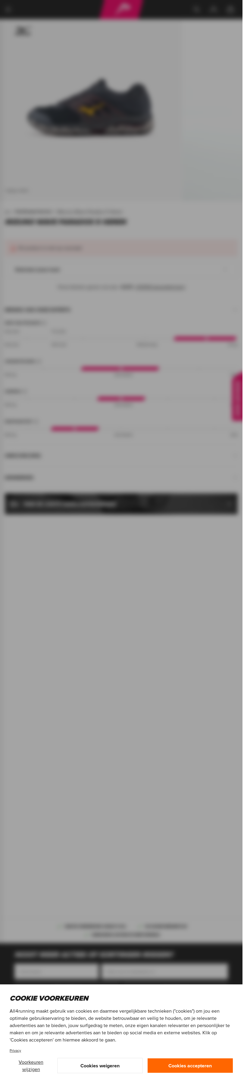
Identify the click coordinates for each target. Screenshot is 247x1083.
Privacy (15, 1050)
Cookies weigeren (100, 1065)
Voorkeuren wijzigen (31, 1065)
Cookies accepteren (190, 1065)
